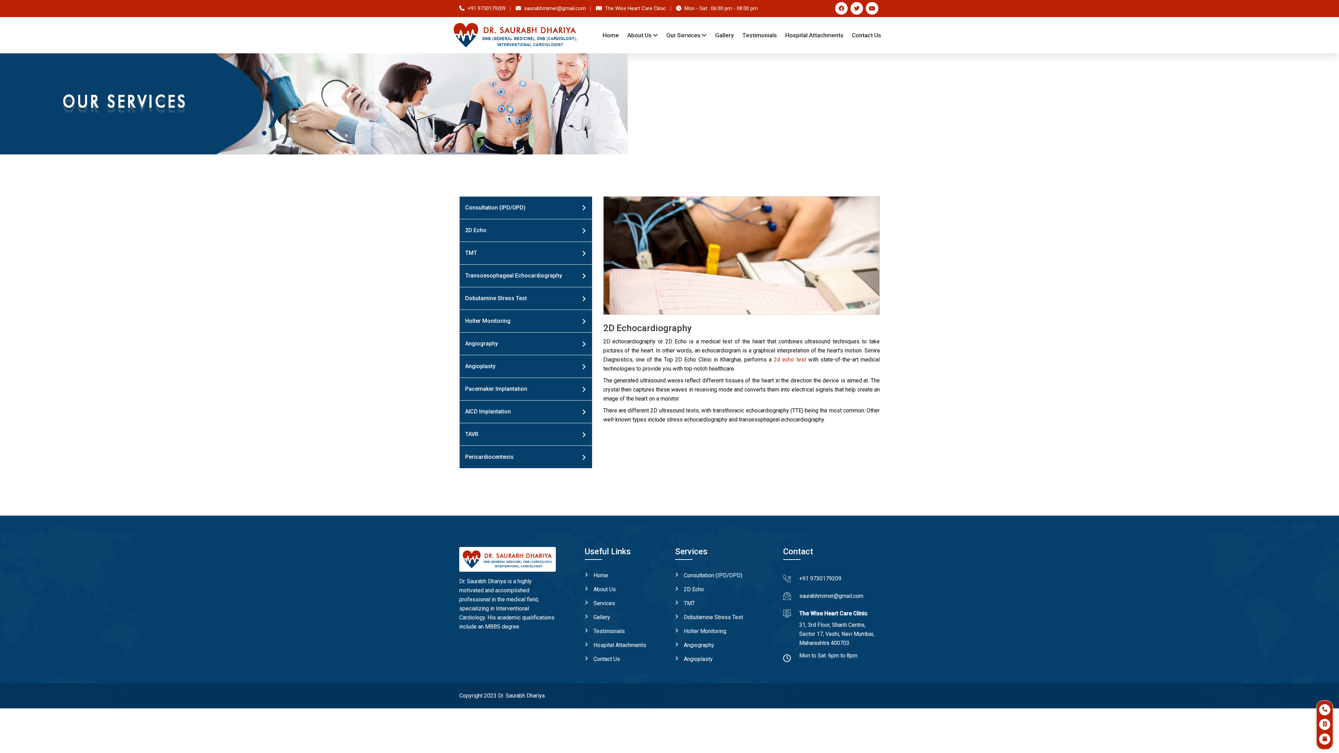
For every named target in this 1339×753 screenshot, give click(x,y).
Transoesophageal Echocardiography (513, 275)
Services (604, 603)
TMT (471, 253)
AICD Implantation (488, 411)
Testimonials (609, 631)
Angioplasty (480, 366)
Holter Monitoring (487, 321)
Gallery (724, 35)
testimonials (759, 35)
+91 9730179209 (820, 578)
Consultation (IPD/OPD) (495, 207)
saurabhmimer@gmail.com (831, 596)
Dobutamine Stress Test (496, 298)
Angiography (481, 343)
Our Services (683, 35)
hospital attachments (814, 35)
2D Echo (475, 230)
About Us (639, 35)
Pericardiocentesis (489, 457)
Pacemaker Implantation (496, 389)
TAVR (471, 434)
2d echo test (790, 359)
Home (611, 35)
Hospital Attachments (619, 645)
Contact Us (866, 35)
